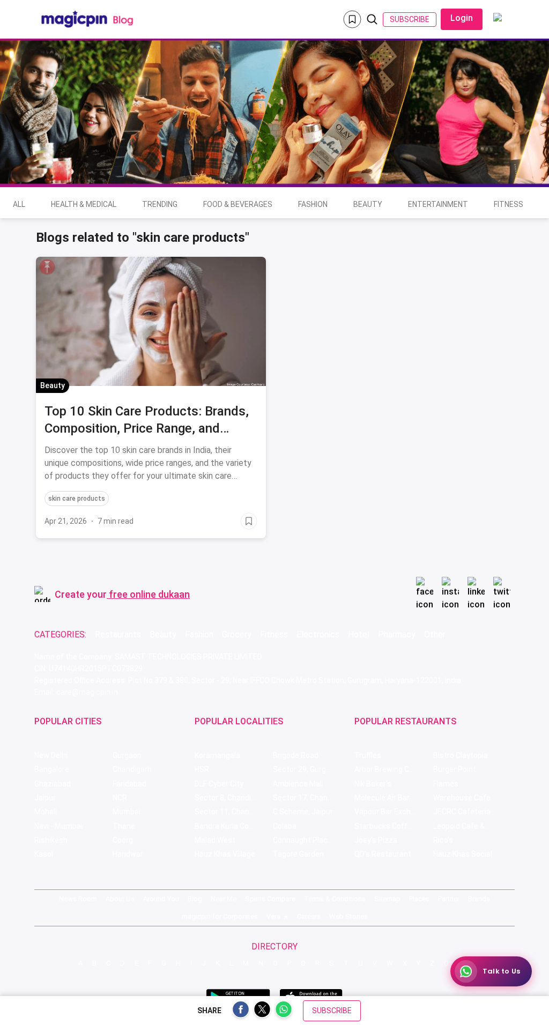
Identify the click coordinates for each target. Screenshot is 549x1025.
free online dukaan (149, 594)
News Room (78, 899)
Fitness (508, 204)
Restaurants (118, 634)
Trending (159, 204)
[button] (47, 267)
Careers (309, 916)
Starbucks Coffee (385, 826)
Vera (273, 916)
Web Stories (348, 916)
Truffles (367, 755)
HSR (202, 769)
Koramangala (217, 755)
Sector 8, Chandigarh (230, 797)
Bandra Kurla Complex (232, 826)
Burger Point (454, 769)
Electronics (317, 634)
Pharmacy (397, 634)
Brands (479, 899)
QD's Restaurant (382, 854)
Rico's (443, 840)
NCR (120, 797)
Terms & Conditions (335, 899)
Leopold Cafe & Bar (465, 826)
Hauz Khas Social (462, 854)
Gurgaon (127, 755)
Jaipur (45, 797)
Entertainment (438, 204)
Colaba (284, 826)
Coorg (123, 840)
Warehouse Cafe (462, 797)
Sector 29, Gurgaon (306, 769)
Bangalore (51, 769)
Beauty (367, 204)
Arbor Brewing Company (393, 769)
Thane (124, 826)
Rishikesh (51, 840)
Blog (195, 899)
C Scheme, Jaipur (303, 811)
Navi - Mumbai (58, 826)
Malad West (215, 840)
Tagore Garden (298, 854)
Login (461, 18)
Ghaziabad (52, 783)
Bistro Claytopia (460, 755)
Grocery (236, 634)
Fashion (313, 204)
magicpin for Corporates (220, 916)
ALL (19, 204)
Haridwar (128, 854)
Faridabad (129, 783)
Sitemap (387, 899)
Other (435, 634)
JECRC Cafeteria (462, 811)
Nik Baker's (372, 783)
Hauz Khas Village (225, 854)
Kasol (43, 854)
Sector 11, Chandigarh (233, 811)
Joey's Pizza (375, 840)
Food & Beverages (237, 204)
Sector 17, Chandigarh (311, 797)
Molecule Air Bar (382, 797)
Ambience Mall (298, 783)
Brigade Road (295, 755)
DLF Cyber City (219, 783)
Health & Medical (83, 204)
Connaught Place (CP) (310, 840)
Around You (161, 899)
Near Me (223, 899)
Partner (448, 899)
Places (419, 899)
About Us (120, 899)
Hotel (358, 634)
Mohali (45, 811)
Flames (445, 783)
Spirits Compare (270, 899)
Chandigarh (132, 769)
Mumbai (126, 811)
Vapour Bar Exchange (391, 811)
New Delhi (51, 755)
